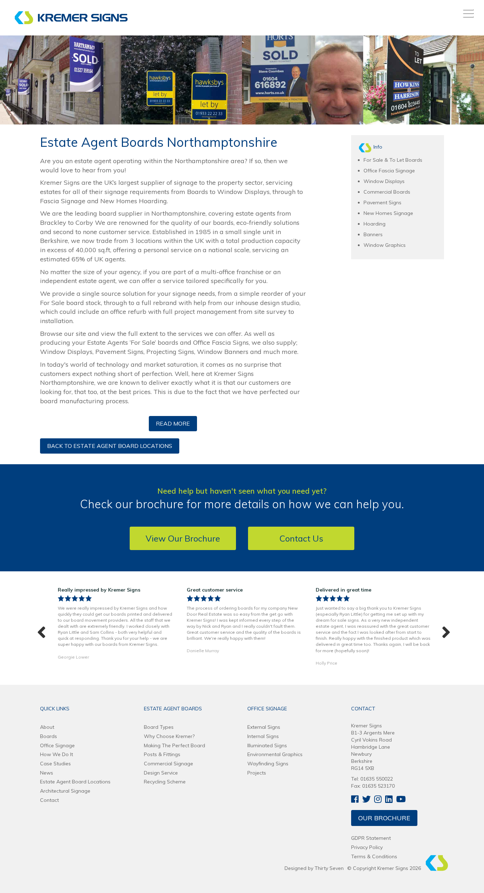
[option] (115, 625)
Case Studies (55, 763)
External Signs (263, 727)
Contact (49, 800)
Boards (48, 736)
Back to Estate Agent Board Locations (109, 445)
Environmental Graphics (275, 754)
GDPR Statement (371, 838)
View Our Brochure (183, 538)
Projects (256, 773)
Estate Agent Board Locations (75, 781)
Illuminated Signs (267, 745)
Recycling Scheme (165, 781)
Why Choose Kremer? (169, 736)
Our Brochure (384, 818)
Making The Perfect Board (174, 745)
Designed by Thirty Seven (314, 868)
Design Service (161, 773)
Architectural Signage (65, 791)
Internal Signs (263, 736)
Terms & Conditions (374, 856)
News (46, 773)
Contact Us (301, 538)
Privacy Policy (367, 847)
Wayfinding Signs (267, 763)
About (47, 727)
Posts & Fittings (162, 754)
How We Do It (56, 754)
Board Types (159, 727)
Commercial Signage (168, 763)
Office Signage (57, 745)
